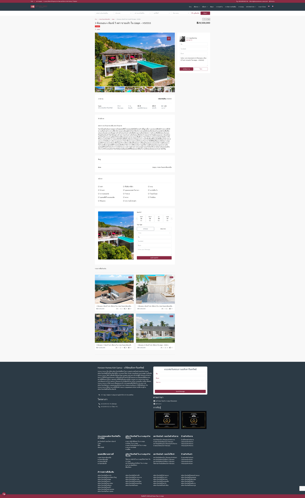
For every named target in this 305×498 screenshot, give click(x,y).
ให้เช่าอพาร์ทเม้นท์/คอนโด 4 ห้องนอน (163, 463)
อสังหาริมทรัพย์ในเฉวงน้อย (105, 483)
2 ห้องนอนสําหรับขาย (187, 441)
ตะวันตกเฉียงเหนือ (103, 459)
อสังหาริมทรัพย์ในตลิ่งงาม (188, 483)
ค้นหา (205, 13)
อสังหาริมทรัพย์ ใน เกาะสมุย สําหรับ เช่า (137, 455)
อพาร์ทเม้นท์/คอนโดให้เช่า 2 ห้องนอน (163, 459)
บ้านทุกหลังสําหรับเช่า (187, 457)
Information (250, 7)
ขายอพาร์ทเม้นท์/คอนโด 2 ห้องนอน (163, 441)
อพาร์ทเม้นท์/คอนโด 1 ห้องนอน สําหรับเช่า (165, 457)
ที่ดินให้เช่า (128, 467)
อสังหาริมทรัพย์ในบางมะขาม (133, 477)
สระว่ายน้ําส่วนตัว (130, 201)
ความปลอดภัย (104, 194)
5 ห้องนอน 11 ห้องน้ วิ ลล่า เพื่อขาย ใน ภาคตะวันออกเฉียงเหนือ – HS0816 (117, 345)
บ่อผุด (98, 29)
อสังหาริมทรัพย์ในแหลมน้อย (133, 481)
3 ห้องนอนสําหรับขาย (187, 443)
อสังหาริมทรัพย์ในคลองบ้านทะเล (190, 475)
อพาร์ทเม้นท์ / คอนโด (104, 441)
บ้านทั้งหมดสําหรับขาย (187, 439)
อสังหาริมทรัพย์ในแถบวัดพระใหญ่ (107, 477)
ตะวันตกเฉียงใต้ (102, 463)
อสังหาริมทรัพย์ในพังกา (187, 481)
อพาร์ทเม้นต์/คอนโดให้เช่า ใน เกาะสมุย (136, 463)
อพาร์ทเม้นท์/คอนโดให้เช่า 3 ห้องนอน (163, 461)
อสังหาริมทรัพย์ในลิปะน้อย (188, 479)
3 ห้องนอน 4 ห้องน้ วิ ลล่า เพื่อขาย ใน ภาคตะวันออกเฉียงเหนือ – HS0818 (158, 306)
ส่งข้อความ (186, 69)
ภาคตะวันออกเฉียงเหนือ (104, 457)
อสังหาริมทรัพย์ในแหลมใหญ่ (133, 483)
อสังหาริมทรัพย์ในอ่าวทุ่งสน (105, 491)
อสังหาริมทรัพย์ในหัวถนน (160, 479)
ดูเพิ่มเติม (196, 13)
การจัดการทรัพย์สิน (230, 7)
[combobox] (123, 13)
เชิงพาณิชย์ (101, 447)
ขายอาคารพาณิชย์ (130, 447)
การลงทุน (241, 7)
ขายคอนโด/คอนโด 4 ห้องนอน (161, 445)
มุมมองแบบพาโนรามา (132, 190)
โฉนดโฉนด (153, 194)
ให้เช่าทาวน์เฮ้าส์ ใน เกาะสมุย (133, 459)
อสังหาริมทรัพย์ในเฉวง (104, 481)
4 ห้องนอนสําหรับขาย (187, 445)
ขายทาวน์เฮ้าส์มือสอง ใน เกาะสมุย (135, 441)
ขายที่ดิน (127, 449)
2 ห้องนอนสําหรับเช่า (187, 459)
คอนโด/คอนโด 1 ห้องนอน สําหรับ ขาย (164, 439)
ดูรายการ (189, 40)
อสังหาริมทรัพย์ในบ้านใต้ (132, 475)
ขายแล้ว (97, 26)
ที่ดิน (99, 445)
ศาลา (127, 197)
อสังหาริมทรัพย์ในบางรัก (104, 475)
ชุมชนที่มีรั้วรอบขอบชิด (107, 197)
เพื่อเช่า (204, 7)
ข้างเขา (102, 190)
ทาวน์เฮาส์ (113, 441)
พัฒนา (212, 7)
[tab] (169, 38)
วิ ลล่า (99, 106)
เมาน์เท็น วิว (154, 190)
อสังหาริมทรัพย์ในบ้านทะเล (161, 475)
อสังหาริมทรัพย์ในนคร (131, 485)
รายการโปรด (262, 7)
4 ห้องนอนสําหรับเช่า (187, 463)
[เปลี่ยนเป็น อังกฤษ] (269, 6)
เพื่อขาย (196, 7)
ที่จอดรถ (102, 201)
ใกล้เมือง (153, 197)
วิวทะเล (127, 194)
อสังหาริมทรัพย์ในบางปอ (132, 479)
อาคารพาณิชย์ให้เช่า (131, 465)
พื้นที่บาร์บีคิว (129, 187)
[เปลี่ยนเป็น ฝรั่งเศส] (272, 6)
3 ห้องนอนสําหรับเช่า (187, 461)
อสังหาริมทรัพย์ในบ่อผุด (104, 479)
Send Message (180, 391)
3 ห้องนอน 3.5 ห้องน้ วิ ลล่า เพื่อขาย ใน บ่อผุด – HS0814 (153, 345)
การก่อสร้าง (219, 7)
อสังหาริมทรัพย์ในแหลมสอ (188, 477)
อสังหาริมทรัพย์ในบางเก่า (160, 477)
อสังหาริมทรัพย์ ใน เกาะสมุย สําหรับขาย (137, 437)
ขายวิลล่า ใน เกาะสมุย (131, 443)
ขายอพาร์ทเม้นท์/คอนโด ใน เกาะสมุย (135, 445)
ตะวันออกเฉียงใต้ (102, 461)
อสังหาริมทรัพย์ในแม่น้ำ (104, 487)
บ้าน (190, 7)
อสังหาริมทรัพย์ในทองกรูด (188, 485)
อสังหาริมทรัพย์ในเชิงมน (104, 485)
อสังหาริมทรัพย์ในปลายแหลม (106, 489)
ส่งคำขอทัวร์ (154, 258)
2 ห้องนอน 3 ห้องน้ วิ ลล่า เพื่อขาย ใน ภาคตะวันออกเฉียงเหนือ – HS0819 (117, 306)
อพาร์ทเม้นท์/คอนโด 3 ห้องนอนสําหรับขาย (165, 443)
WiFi (101, 187)
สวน (151, 187)
